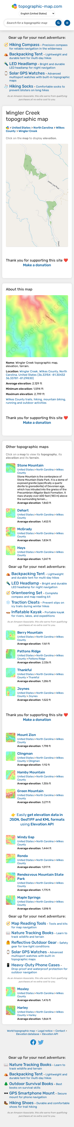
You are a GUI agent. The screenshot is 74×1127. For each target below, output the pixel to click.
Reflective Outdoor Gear (34, 942)
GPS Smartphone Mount (32, 1093)
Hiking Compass (24, 44)
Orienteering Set (26, 592)
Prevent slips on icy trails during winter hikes (37, 604)
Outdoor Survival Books (31, 1083)
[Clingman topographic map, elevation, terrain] (10, 758)
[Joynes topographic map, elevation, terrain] (10, 694)
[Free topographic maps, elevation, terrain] (7, 127)
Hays (21, 548)
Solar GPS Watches (27, 73)
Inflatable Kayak (26, 611)
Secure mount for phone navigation (38, 1095)
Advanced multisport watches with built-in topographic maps (39, 77)
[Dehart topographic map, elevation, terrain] (10, 515)
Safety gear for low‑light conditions (39, 944)
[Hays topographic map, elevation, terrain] (10, 553)
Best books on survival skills (35, 1085)
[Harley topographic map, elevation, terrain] (10, 1013)
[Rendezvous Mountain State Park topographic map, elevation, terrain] (10, 882)
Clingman (25, 753)
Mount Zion (26, 735)
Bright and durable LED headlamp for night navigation (37, 65)
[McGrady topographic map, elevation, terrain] (10, 534)
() (36, 375)
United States (25, 469)
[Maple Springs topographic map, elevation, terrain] (10, 902)
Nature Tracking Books (32, 932)
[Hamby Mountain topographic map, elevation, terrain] (10, 777)
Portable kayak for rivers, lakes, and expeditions (37, 614)
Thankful (24, 670)
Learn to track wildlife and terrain (39, 934)
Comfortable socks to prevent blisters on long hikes (37, 88)
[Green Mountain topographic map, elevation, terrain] (10, 796)
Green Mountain (30, 791)
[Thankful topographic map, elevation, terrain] (10, 675)
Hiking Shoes (21, 1102)
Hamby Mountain (31, 772)
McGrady (24, 529)
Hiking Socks (21, 86)
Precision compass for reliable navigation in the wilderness (38, 46)
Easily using (37, 819)
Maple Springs (29, 897)
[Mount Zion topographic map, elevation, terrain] (10, 740)
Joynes (23, 689)
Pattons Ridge (29, 651)
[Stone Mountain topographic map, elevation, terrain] (10, 484)
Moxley (23, 989)
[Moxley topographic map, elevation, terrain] (10, 994)
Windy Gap (25, 837)
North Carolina (45, 469)
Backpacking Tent (26, 54)
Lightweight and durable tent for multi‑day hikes (38, 56)
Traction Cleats (25, 602)
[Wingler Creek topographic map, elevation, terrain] (37, 326)
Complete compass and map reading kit (34, 594)
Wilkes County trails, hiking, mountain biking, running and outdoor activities (36, 401)
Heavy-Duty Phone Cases (35, 964)
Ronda (22, 856)
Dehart (23, 510)
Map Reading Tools (28, 923)
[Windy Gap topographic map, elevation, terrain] (10, 842)
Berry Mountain (30, 632)
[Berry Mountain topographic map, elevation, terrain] (10, 637)
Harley (22, 1008)
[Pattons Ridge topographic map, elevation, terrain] (10, 656)
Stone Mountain (30, 465)
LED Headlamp (23, 63)
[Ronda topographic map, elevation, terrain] (10, 861)
